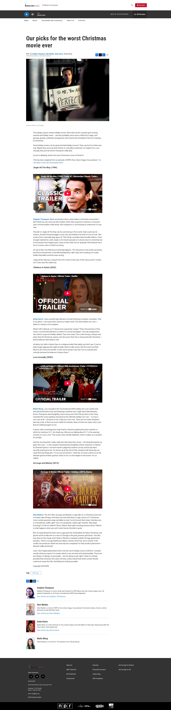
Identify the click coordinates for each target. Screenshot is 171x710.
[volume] (32, 14)
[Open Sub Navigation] (30, 20)
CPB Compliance (98, 678)
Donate (142, 5)
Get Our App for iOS (125, 669)
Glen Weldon (50, 54)
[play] (26, 14)
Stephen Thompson (38, 54)
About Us (70, 20)
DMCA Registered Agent (34, 697)
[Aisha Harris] (30, 626)
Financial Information (99, 669)
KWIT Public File (71, 669)
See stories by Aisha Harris (48, 630)
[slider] (35, 14)
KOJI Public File (71, 674)
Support (81, 20)
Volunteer (96, 665)
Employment (70, 678)
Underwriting (97, 674)
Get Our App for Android (126, 665)
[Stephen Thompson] (30, 592)
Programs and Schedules (52, 20)
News (26, 20)
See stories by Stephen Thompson (51, 596)
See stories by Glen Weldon (48, 613)
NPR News (36, 573)
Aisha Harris (59, 54)
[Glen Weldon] (30, 609)
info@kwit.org (35, 693)
